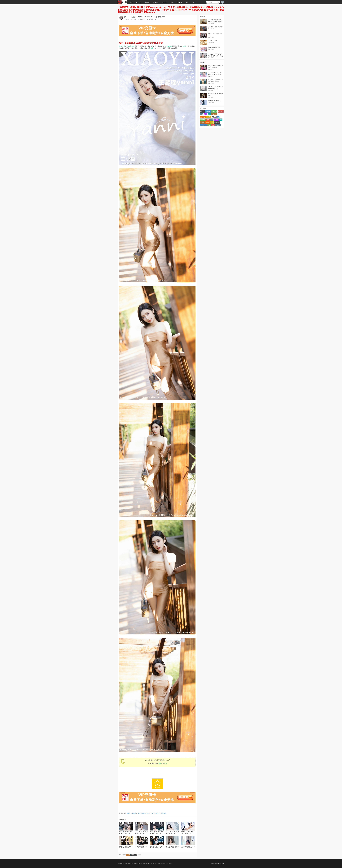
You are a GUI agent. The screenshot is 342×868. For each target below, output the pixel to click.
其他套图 (164, 2)
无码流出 (216, 122)
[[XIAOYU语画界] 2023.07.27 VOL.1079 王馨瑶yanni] (157, 165)
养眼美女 (214, 114)
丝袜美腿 (147, 2)
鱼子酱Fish (203, 125)
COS (172, 2)
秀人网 (202, 111)
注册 (165, 763)
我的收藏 (179, 2)
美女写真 (207, 111)
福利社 (127, 19)
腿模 (220, 120)
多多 (151, 48)
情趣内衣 (169, 46)
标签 (187, 2)
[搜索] (218, 2)
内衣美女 (202, 117)
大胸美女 (202, 120)
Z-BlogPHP (221, 863)
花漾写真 (218, 125)
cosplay (209, 117)
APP (193, 2)
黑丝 (208, 120)
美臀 (209, 114)
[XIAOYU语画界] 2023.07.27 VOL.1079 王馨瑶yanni (144, 16)
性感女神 (122, 46)
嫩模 (201, 114)
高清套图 (155, 2)
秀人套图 (138, 2)
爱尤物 (207, 122)
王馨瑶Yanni (130, 46)
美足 (218, 117)
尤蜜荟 (202, 122)
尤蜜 (213, 125)
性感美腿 (214, 111)
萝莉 (209, 125)
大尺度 (214, 117)
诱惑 (205, 114)
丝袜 (184, 46)
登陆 (160, 763)
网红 (212, 122)
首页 (131, 2)
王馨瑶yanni (134, 854)
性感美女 (220, 111)
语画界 (134, 19)
